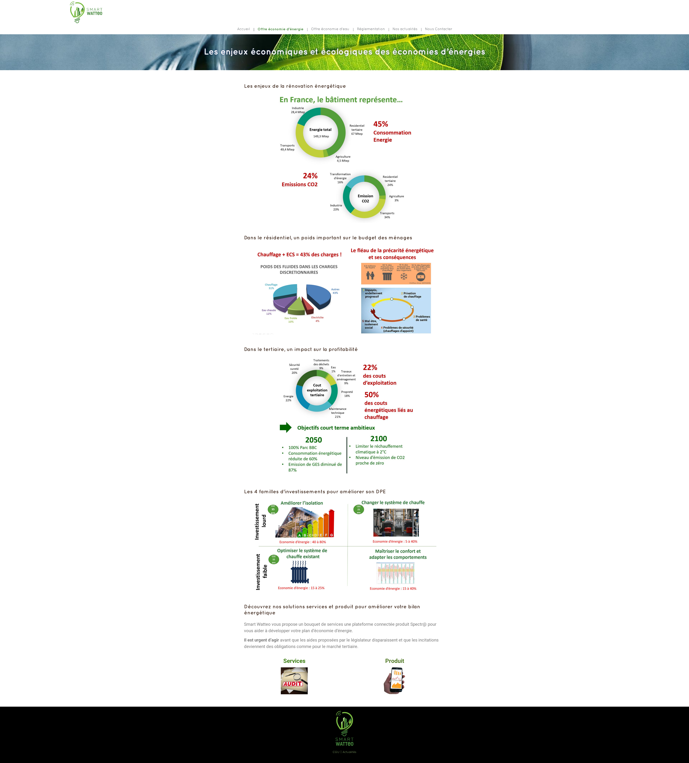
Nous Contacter (438, 29)
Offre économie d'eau (330, 29)
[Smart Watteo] (86, 12)
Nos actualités (405, 29)
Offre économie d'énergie (280, 29)
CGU (336, 752)
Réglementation (371, 29)
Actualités (349, 752)
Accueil (243, 29)
